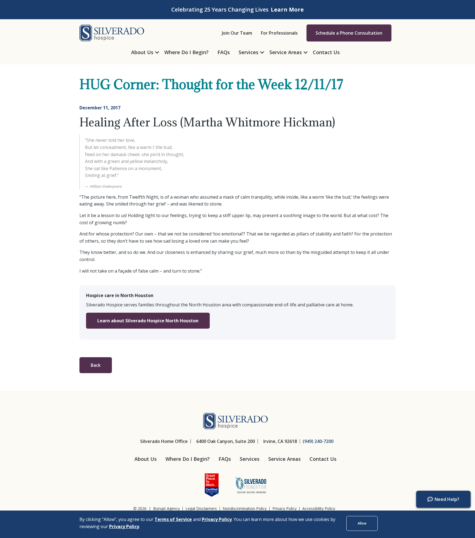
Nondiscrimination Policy (245, 509)
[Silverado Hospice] (111, 32)
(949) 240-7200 (318, 441)
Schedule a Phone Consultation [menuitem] (349, 33)
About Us (145, 459)
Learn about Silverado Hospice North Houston (147, 321)
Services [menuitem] (248, 52)
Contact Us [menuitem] (326, 52)
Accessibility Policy (318, 509)
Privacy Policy (284, 509)
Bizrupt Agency (166, 508)
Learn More (287, 9)
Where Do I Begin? (187, 459)
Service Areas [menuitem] (285, 52)
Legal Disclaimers (201, 509)
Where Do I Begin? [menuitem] (186, 52)
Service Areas (284, 459)
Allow (362, 523)
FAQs (225, 459)
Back (96, 365)
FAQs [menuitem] (223, 52)
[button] (443, 499)
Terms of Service (173, 519)
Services (249, 459)
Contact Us (323, 459)
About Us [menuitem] (142, 52)
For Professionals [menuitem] (279, 33)
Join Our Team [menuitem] (237, 33)
